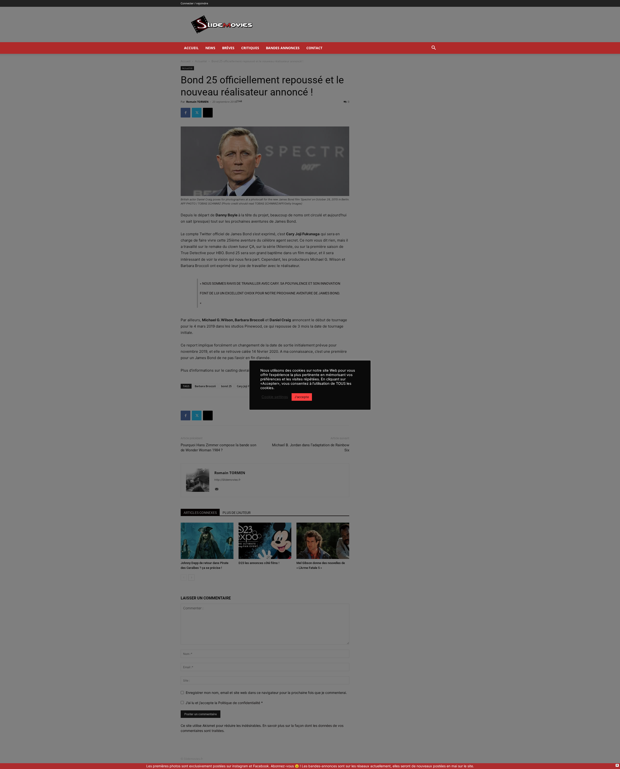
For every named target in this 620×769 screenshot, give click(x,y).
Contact (314, 48)
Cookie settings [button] (275, 397)
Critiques (250, 48)
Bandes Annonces (283, 48)
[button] (433, 48)
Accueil (191, 48)
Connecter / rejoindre (194, 3)
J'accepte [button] (301, 397)
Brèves (228, 48)
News (210, 48)
